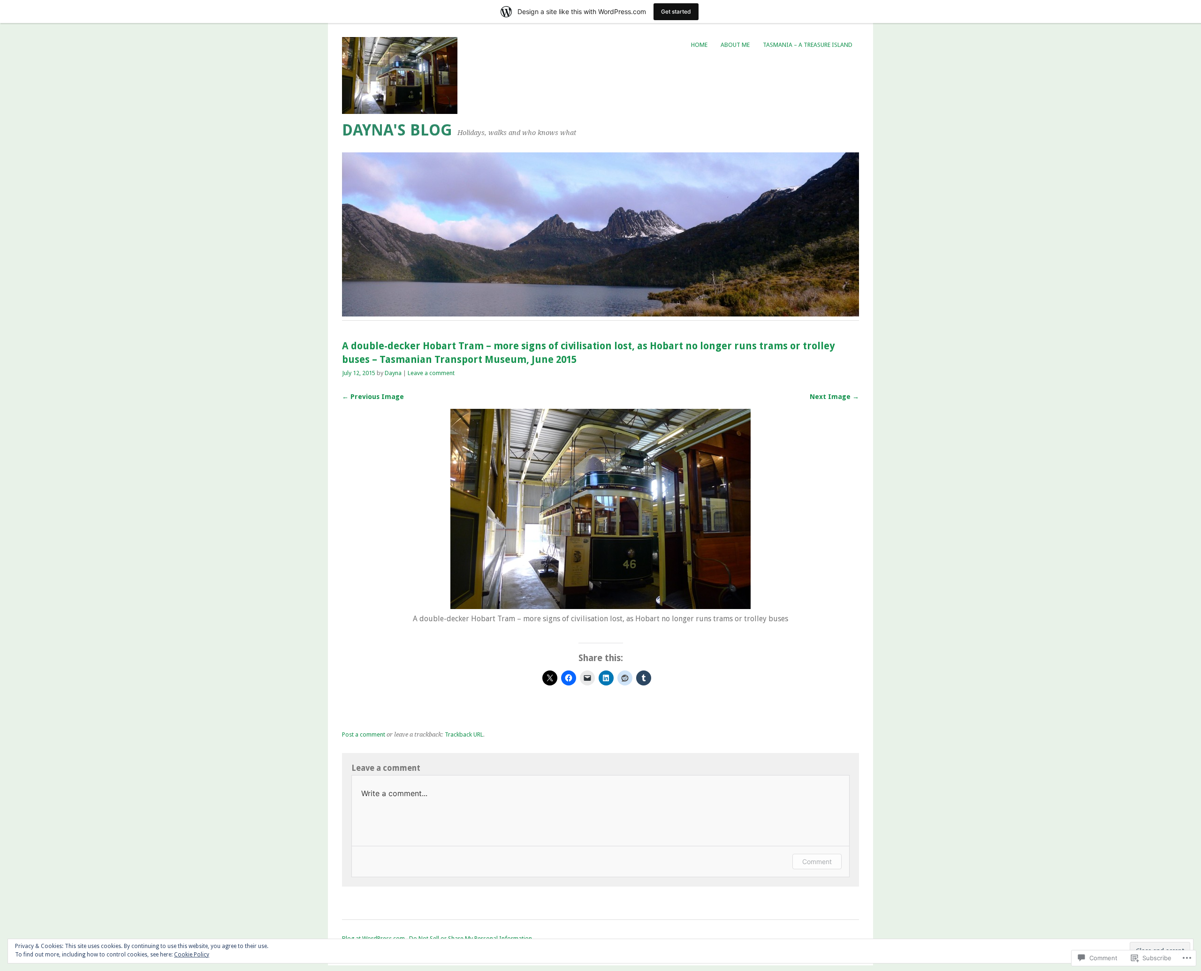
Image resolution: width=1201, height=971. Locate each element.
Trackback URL (464, 734)
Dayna (393, 372)
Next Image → (834, 396)
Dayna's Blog (397, 130)
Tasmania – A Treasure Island (807, 44)
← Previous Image (373, 396)
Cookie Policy (191, 954)
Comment (817, 862)
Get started (676, 11)
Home (699, 44)
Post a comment (363, 734)
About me (735, 44)
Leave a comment (431, 372)
